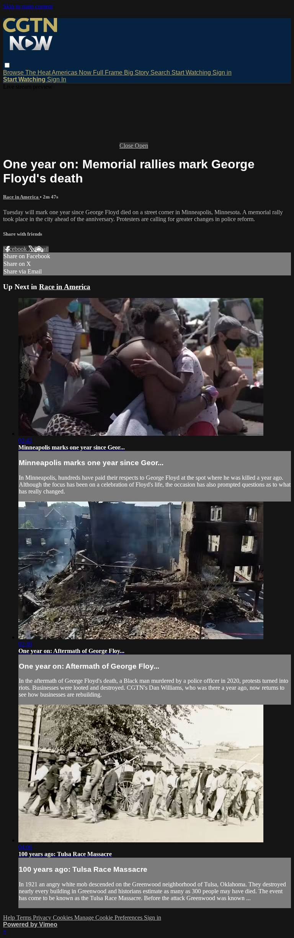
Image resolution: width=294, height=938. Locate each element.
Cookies (63, 917)
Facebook (15, 249)
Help (9, 917)
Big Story (137, 72)
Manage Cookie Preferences (109, 917)
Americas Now (72, 72)
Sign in (222, 72)
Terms (24, 917)
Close (127, 145)
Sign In (56, 79)
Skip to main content (28, 6)
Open (141, 145)
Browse (14, 72)
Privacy (43, 917)
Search (161, 72)
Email (41, 249)
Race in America (21, 197)
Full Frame (108, 72)
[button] (7, 65)
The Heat (38, 72)
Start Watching (192, 72)
